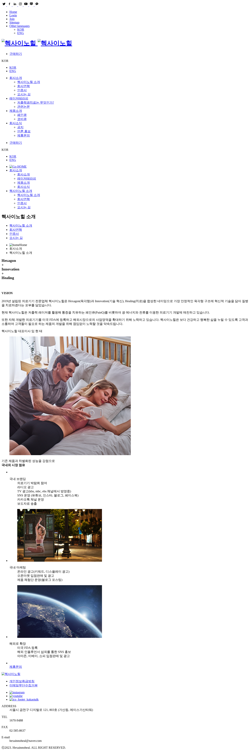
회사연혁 (23, 86)
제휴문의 (23, 135)
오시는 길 (24, 94)
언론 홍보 (24, 131)
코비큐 (22, 119)
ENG (20, 33)
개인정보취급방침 (22, 681)
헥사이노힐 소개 (28, 82)
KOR (20, 29)
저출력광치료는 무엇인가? (35, 102)
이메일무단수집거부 (23, 685)
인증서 (22, 90)
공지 (20, 127)
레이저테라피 (18, 98)
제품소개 (15, 110)
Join (12, 19)
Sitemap (14, 22)
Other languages (19, 26)
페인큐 (22, 115)
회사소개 (15, 78)
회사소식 (15, 123)
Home (13, 12)
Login (13, 15)
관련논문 (23, 106)
